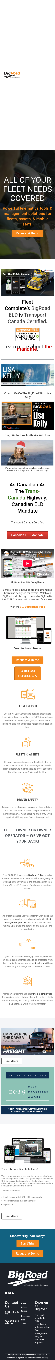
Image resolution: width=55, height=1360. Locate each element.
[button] (50, 74)
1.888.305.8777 (12, 1313)
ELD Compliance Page (32, 606)
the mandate (34, 348)
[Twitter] (9, 1293)
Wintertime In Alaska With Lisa (31, 435)
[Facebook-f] (6, 1293)
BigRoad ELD (35, 875)
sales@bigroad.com (12, 1322)
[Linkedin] (13, 1293)
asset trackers (36, 963)
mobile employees (42, 994)
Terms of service (34, 1358)
